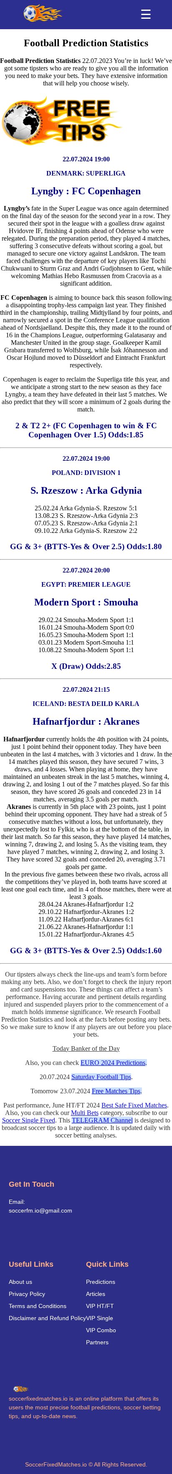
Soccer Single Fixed (28, 1120)
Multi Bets (85, 1112)
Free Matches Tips (116, 1091)
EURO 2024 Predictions (113, 1062)
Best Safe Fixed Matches (134, 1105)
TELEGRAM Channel (102, 1120)
